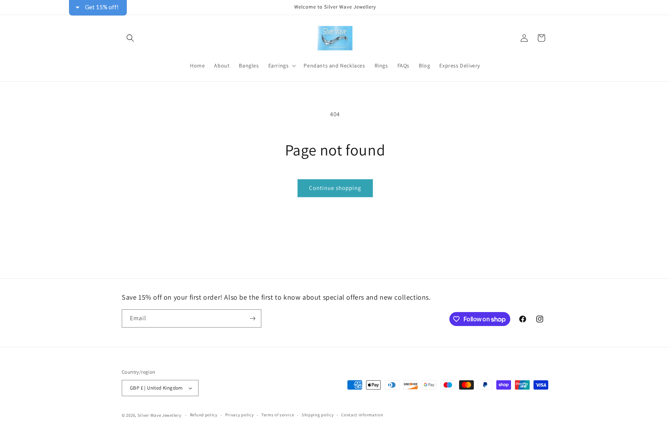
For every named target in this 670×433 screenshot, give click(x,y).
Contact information (362, 414)
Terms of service (277, 414)
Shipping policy (318, 414)
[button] (130, 38)
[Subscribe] (252, 318)
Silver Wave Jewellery (159, 415)
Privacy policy (239, 414)
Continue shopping (335, 187)
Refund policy (204, 414)
